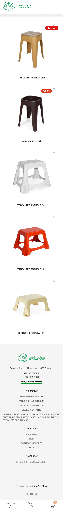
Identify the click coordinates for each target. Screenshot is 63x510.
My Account (10, 503)
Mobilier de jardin (31, 396)
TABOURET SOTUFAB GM (31, 205)
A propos (31, 434)
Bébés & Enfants (31, 410)
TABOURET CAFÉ (31, 142)
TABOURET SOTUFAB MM (31, 269)
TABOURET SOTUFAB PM (31, 333)
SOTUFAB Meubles (31, 443)
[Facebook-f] (27, 494)
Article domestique (31, 405)
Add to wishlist (54, 25)
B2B (31, 438)
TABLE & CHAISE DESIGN (32, 401)
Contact (32, 447)
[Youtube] (31, 494)
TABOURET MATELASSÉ (31, 78)
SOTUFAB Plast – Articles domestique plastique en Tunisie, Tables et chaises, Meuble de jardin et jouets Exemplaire (31, 417)
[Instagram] (35, 494)
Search (31, 503)
